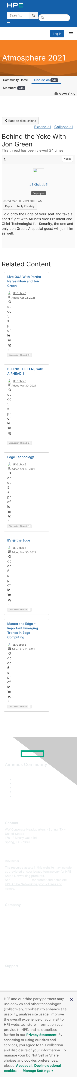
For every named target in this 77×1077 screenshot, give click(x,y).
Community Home (15, 80)
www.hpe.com (21, 880)
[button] (71, 999)
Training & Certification (21, 985)
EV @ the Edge (18, 540)
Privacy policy (15, 936)
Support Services (17, 972)
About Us (11, 911)
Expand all (42, 127)
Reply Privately (25, 206)
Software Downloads (19, 991)
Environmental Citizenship (23, 930)
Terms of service (16, 943)
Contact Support (16, 979)
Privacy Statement (41, 1035)
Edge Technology (20, 457)
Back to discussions (21, 120)
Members (13, 88)
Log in (57, 33)
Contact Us (13, 924)
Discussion (45, 80)
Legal (9, 949)
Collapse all (63, 127)
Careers (10, 917)
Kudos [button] (67, 158)
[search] (33, 15)
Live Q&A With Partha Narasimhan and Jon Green (24, 281)
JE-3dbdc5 (39, 184)
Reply (8, 206)
